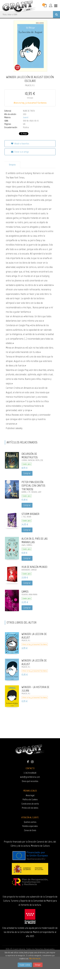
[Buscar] (56, 14)
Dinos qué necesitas (30, 781)
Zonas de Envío (30, 830)
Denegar (38, 965)
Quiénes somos (30, 822)
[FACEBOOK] (28, 761)
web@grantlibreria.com (30, 777)
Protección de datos (30, 807)
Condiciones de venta (30, 803)
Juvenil (25, 117)
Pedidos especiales (30, 826)
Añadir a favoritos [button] (21, 143)
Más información (34, 958)
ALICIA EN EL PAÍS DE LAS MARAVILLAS (34, 540)
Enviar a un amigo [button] (21, 151)
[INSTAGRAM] (32, 761)
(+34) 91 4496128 (30, 772)
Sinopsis (12, 164)
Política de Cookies (30, 799)
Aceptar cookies (25, 965)
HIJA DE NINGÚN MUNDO (34, 567)
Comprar (27, 473)
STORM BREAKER (30, 514)
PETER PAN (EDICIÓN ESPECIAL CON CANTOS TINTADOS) (33, 485)
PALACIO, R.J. (30, 85)
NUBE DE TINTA (29, 111)
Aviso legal (30, 795)
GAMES (25, 591)
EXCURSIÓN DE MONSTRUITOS (30, 455)
